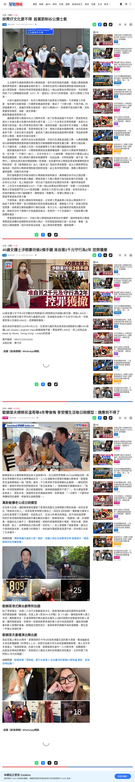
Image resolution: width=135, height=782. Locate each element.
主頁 (4, 15)
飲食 (116, 124)
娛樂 (10, 408)
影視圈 (116, 55)
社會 (116, 42)
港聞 (10, 15)
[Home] (15, 4)
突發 (116, 96)
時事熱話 (117, 83)
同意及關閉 (122, 776)
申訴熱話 (117, 151)
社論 (16, 15)
